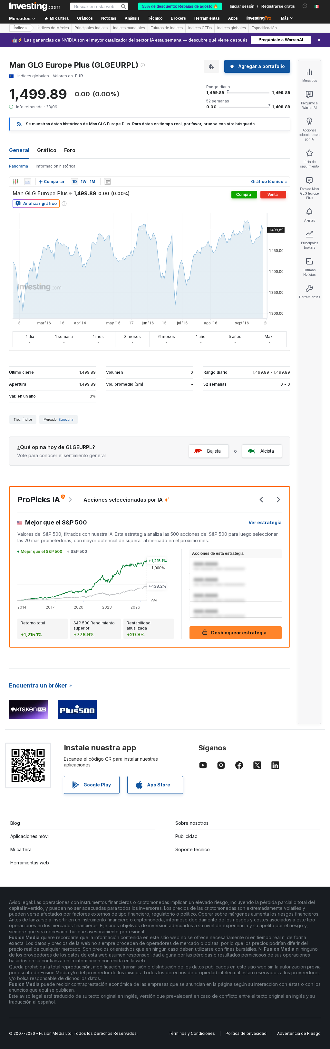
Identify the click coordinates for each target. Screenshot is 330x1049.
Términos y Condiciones (192, 1033)
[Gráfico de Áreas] (27, 181)
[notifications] (305, 6)
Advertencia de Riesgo (299, 1033)
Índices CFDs (200, 28)
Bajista (214, 451)
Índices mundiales (129, 28)
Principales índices (91, 28)
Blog (15, 823)
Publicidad (186, 836)
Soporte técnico (192, 849)
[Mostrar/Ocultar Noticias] (107, 181)
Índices (20, 28)
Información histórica (55, 166)
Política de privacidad (246, 1033)
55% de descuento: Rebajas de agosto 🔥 (180, 6)
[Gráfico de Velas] (15, 181)
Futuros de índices (166, 28)
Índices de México (53, 28)
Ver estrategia (265, 522)
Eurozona (66, 419)
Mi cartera (21, 849)
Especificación (264, 28)
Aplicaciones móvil (30, 836)
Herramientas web (29, 862)
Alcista (267, 451)
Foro (69, 150)
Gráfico (46, 150)
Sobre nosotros (192, 823)
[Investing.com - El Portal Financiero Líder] (34, 6)
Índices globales (231, 28)
